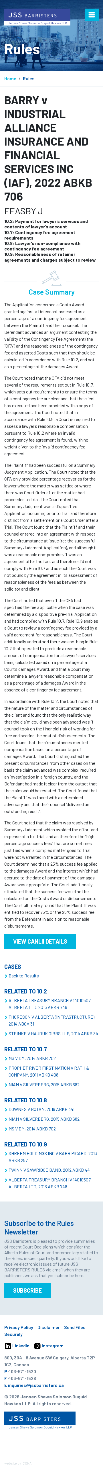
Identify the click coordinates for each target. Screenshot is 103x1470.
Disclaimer (48, 1327)
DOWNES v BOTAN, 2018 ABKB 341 (41, 1109)
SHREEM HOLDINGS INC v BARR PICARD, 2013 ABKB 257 (53, 1156)
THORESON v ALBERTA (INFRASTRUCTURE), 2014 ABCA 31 (52, 1020)
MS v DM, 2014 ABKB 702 (32, 1058)
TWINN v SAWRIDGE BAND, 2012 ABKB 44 (49, 1170)
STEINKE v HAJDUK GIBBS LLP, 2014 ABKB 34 (53, 1033)
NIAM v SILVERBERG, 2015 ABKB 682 (44, 1084)
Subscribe (27, 1290)
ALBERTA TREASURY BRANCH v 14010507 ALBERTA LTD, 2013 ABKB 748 (50, 1003)
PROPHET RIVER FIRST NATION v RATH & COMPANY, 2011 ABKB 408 (49, 1071)
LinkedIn (20, 1345)
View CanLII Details (40, 941)
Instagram (52, 1345)
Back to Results (24, 975)
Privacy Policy (18, 1327)
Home (10, 78)
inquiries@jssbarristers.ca (36, 1385)
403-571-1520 (22, 1371)
